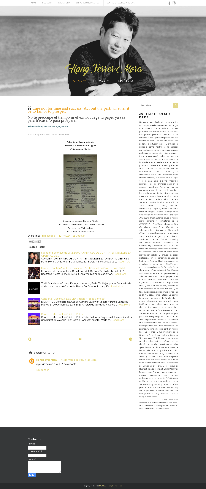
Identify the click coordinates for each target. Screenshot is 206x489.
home (33, 3)
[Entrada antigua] (130, 339)
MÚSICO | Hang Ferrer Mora (110, 486)
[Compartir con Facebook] (39, 241)
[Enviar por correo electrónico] (30, 241)
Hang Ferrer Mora (46, 359)
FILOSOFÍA (47, 3)
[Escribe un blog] (33, 241)
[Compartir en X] (36, 241)
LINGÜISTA (124, 81)
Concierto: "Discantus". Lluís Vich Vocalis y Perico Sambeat (73, 298)
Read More (124, 261)
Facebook (50, 235)
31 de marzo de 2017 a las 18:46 (79, 359)
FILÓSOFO (101, 81)
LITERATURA (64, 3)
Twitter (65, 235)
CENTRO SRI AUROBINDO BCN (121, 3)
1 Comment (64, 134)
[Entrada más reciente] (30, 339)
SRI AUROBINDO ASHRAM (88, 3)
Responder (42, 370)
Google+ (80, 235)
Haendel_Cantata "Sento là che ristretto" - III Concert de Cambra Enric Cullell (83, 268)
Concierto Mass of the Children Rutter (62, 314)
